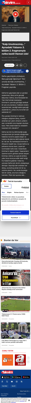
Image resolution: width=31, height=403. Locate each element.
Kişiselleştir (14, 217)
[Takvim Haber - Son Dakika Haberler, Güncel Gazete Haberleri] (10, 2)
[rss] (21, 381)
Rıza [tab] (3, 192)
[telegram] (17, 65)
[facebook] (2, 381)
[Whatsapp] (21, 65)
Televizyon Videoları (13, 25)
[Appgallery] (26, 377)
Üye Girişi (4, 386)
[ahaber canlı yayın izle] (20, 360)
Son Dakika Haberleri (4, 394)
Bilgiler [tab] (9, 192)
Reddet (6, 186)
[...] (25, 65)
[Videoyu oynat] (16, 14)
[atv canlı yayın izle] (7, 360)
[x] (7, 381)
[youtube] (12, 381)
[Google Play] (16, 377)
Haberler (4, 25)
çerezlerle (22, 401)
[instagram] (16, 381)
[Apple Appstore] (6, 377)
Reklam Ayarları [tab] (19, 192)
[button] (28, 358)
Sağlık (19, 397)
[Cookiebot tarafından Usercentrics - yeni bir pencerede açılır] (22, 188)
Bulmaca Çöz (21, 394)
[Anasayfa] (28, 2)
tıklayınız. (13, 402)
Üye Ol (13, 386)
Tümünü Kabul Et (15, 212)
